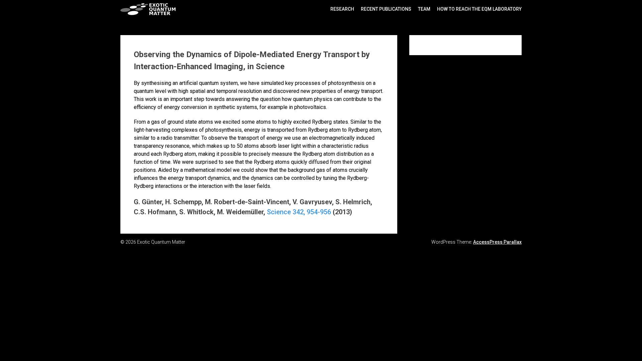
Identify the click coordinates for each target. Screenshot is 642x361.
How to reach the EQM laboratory (479, 9)
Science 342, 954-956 (299, 212)
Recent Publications (386, 9)
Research (342, 9)
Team (424, 9)
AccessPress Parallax (497, 242)
